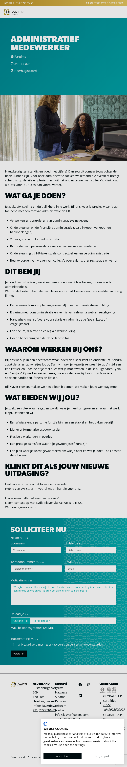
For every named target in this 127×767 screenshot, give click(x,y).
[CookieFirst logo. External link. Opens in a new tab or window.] (45, 724)
